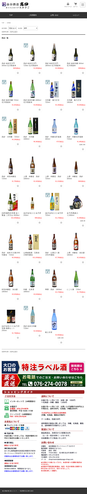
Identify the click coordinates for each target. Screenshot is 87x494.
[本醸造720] (54, 165)
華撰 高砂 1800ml (53, 289)
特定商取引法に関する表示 (26, 491)
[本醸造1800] (32, 165)
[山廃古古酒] (54, 241)
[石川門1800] (54, 52)
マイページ (68, 6)
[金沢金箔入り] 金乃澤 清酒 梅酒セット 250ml (10, 328)
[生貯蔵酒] (54, 125)
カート (75, 6)
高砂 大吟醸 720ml (10, 137)
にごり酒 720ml (74, 289)
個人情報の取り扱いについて (9, 491)
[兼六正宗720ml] (54, 89)
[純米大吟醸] (32, 315)
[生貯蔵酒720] (76, 125)
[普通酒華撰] (54, 278)
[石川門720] (32, 52)
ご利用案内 (33, 15)
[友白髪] (76, 241)
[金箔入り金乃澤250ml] (32, 202)
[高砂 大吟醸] (32, 125)
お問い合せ (54, 15)
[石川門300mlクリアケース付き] (11, 52)
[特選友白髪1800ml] (11, 278)
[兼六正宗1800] (76, 89)
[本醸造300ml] (76, 165)
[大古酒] (11, 241)
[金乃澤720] (54, 202)
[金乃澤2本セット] (11, 315)
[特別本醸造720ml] (11, 165)
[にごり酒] (76, 278)
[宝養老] (32, 241)
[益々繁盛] (11, 202)
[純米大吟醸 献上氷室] (54, 318)
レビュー (76, 15)
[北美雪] (32, 278)
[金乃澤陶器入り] (76, 202)
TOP (11, 15)
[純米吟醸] (76, 52)
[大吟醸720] (11, 125)
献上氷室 (48, 332)
